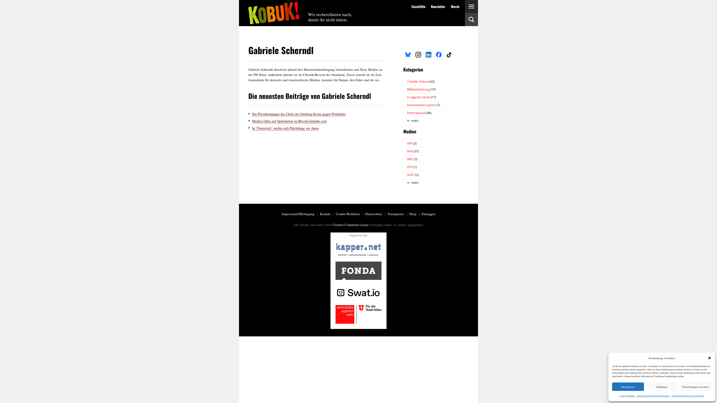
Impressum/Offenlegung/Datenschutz (653, 395)
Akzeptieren (628, 387)
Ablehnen (662, 387)
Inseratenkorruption (423, 105)
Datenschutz (374, 214)
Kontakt (325, 214)
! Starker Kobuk (420, 81)
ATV (412, 167)
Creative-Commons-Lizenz (350, 224)
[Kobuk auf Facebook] (438, 54)
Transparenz (396, 214)
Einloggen (428, 214)
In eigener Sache (421, 97)
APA (413, 151)
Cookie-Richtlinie (627, 395)
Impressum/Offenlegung (298, 214)
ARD (412, 159)
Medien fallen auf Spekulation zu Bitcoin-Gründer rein (289, 121)
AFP (412, 143)
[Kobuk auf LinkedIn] (428, 54)
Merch (455, 6)
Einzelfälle (418, 6)
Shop (413, 214)
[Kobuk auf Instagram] (418, 54)
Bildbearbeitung (421, 89)
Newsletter (438, 6)
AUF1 (413, 175)
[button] (709, 358)
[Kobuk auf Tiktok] (449, 54)
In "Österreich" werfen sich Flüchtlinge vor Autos (285, 128)
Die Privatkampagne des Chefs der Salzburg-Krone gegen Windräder (299, 114)
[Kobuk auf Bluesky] (408, 54)
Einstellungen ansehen (695, 387)
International (419, 113)
